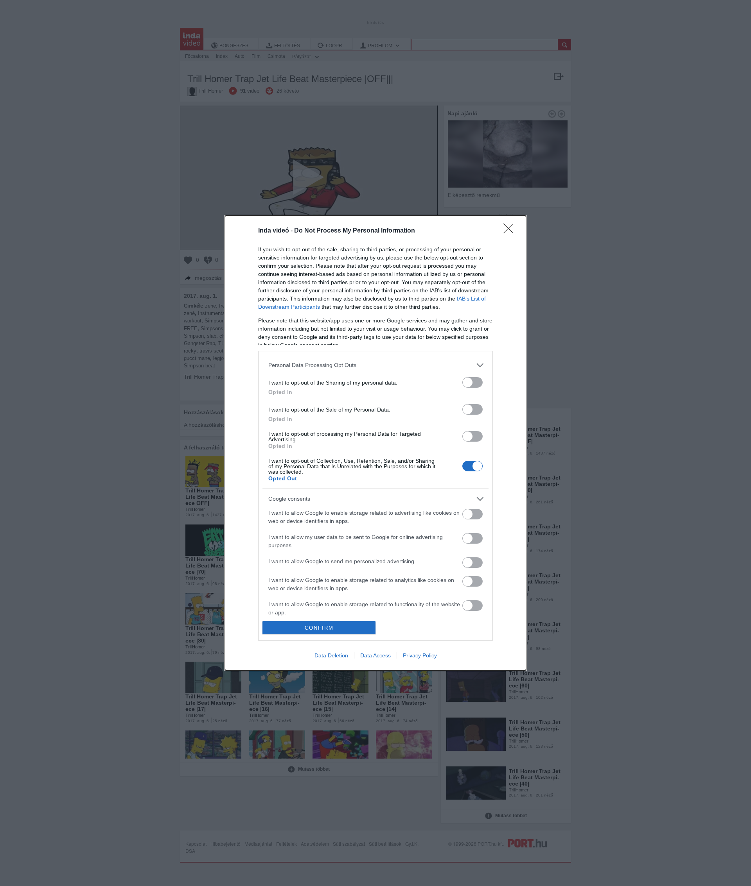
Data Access (375, 655)
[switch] (472, 382)
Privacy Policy (420, 655)
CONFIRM (319, 628)
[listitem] (375, 365)
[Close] (510, 231)
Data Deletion (331, 655)
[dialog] (375, 443)
